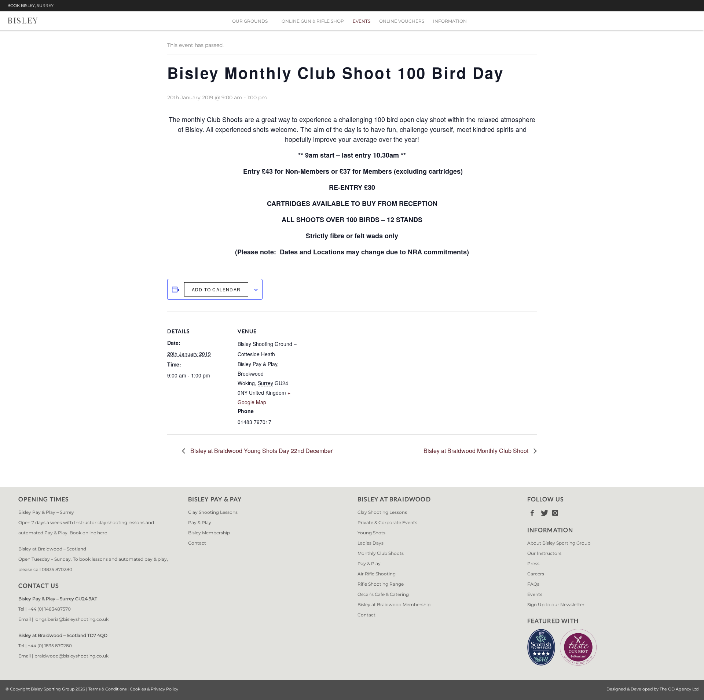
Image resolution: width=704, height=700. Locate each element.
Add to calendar (216, 289)
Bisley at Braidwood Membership (394, 604)
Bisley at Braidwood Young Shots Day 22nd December (261, 450)
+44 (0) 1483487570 (49, 609)
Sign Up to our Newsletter (555, 604)
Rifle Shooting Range (381, 584)
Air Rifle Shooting (377, 573)
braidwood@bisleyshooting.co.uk (71, 656)
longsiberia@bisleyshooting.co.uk (71, 619)
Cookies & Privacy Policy (154, 689)
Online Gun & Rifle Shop (313, 21)
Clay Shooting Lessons (213, 512)
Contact (197, 543)
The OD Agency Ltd (679, 689)
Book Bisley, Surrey (30, 6)
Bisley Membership (209, 532)
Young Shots (371, 532)
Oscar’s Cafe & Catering (383, 594)
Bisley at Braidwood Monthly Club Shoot (476, 450)
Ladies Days (371, 543)
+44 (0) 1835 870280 (50, 645)
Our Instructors (544, 553)
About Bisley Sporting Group (558, 543)
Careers (535, 573)
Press (533, 563)
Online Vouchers (401, 21)
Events (361, 21)
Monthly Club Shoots (381, 553)
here (102, 532)
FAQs (533, 584)
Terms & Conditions (107, 689)
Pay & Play (199, 522)
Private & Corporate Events (387, 522)
